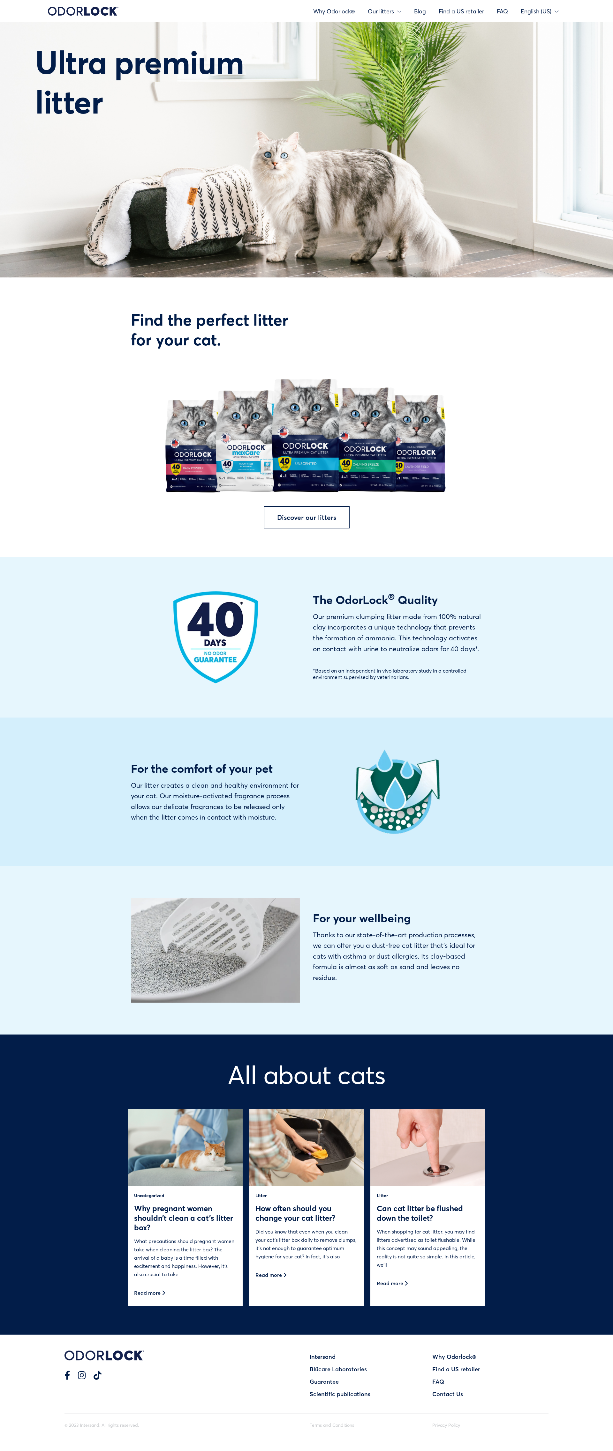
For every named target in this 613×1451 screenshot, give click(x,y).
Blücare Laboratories (338, 1369)
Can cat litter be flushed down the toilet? (420, 1213)
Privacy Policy (446, 1425)
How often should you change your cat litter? (295, 1213)
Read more (148, 1292)
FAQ (502, 11)
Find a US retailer (461, 11)
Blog (420, 11)
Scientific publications (340, 1394)
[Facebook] (67, 1375)
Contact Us (447, 1394)
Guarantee (324, 1381)
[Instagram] (82, 1375)
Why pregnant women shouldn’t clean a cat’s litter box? (183, 1217)
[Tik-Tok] (98, 1375)
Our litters (381, 11)
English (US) (536, 11)
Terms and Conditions (332, 1425)
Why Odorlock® (334, 11)
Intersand (323, 1356)
